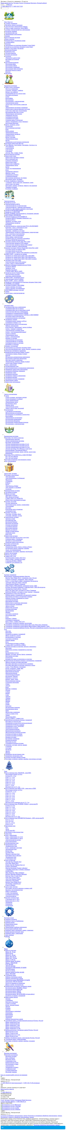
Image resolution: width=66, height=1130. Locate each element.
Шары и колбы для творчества (14, 984)
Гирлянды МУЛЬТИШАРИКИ (14, 210)
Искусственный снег (12, 159)
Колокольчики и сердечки (13, 637)
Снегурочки (9, 149)
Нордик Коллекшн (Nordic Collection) (16, 868)
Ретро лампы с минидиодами (14, 237)
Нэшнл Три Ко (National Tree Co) (15, 865)
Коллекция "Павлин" (12, 676)
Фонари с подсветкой (11, 346)
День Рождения (10, 476)
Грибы (7, 702)
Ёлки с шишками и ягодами (14, 847)
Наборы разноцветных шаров (14, 978)
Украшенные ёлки (11, 857)
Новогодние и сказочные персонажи (16, 603)
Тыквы (8, 61)
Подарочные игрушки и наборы (15, 643)
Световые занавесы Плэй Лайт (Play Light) (17, 241)
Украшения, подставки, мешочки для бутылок (19, 551)
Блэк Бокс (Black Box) (12, 863)
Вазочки (8, 72)
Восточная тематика (11, 528)
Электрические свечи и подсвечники (16, 324)
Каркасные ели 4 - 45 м (12, 901)
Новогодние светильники (12, 382)
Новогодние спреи (11, 162)
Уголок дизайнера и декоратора (14, 181)
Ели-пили (8, 706)
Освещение (9, 904)
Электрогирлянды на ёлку (13, 840)
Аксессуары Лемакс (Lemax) (14, 363)
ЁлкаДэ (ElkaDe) (10, 885)
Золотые (8, 999)
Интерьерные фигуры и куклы (15, 112)
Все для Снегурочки (12, 458)
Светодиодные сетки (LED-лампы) (16, 262)
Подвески (8, 749)
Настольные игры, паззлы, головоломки (17, 504)
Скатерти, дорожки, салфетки (14, 90)
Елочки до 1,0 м (10, 805)
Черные (8, 1006)
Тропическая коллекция (13, 674)
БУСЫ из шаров (10, 970)
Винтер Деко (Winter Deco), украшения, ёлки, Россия (21, 578)
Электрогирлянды (11, 896)
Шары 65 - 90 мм (10, 955)
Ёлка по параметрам (7, 1075)
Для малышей (10, 506)
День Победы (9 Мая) (12, 486)
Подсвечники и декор (12, 1064)
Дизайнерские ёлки (11, 846)
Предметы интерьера (12, 95)
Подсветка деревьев (11, 31)
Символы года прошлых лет (14, 562)
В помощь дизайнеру (12, 188)
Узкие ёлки (8, 833)
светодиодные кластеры (13, 274)
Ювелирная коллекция (12, 671)
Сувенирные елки (11, 858)
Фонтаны (8, 43)
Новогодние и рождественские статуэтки (18, 109)
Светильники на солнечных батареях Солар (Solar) (20, 45)
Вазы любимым (10, 1058)
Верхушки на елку (11, 741)
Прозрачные (9, 1016)
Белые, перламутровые (12, 1005)
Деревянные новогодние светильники (16, 369)
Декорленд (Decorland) (12, 880)
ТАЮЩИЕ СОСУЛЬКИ (12, 283)
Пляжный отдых (10, 51)
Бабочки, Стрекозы (11, 688)
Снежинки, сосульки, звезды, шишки (16, 745)
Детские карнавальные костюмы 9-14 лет (18, 447)
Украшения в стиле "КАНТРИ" (15, 726)
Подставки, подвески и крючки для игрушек (19, 623)
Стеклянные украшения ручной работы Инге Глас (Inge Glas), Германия (26, 624)
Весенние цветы (10, 1059)
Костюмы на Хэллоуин (12, 59)
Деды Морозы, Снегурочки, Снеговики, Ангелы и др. (21, 145)
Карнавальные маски (12, 709)
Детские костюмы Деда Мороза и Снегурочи (19, 448)
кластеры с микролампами (13, 276)
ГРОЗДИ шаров (10, 969)
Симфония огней (11, 1069)
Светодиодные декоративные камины (16, 26)
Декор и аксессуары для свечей (15, 408)
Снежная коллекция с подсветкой (15, 318)
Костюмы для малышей (12, 442)
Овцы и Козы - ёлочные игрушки (15, 559)
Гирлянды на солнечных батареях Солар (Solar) (19, 47)
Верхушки (9, 632)
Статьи (3, 1101)
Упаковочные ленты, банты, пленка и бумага (19, 547)
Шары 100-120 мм (11, 956)
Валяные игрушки (11, 737)
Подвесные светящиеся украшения (15, 350)
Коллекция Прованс (11, 50)
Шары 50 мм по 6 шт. (12, 1036)
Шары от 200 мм (10, 959)
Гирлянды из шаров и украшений (15, 634)
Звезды (8, 751)
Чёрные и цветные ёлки (13, 854)
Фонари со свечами (11, 338)
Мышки (8, 699)
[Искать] (9, 4)
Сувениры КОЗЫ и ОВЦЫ (14, 561)
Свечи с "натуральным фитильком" (16, 332)
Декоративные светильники (13, 34)
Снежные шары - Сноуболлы (14, 539)
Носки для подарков (11, 553)
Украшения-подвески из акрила (15, 724)
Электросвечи (10, 1065)
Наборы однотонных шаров (14, 977)
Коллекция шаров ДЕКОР (13, 991)
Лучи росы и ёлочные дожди (14, 229)
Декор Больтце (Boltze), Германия (15, 584)
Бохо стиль (9, 534)
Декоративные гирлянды (13, 134)
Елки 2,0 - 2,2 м (10, 782)
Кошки (8, 693)
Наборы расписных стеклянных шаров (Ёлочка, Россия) (21, 1030)
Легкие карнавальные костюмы (15, 441)
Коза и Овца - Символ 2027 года (15, 621)
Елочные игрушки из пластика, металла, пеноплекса (20, 646)
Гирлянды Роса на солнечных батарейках (18, 238)
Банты (7, 167)
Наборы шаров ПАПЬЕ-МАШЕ (15, 972)
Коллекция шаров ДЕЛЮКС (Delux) (16, 988)
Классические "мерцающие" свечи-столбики (19, 327)
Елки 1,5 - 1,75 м (10, 808)
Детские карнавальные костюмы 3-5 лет (17, 444)
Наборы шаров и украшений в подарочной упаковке (21, 595)
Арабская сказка (10, 533)
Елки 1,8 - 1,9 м (10, 780)
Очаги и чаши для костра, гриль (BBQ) (16, 28)
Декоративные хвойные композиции (16, 927)
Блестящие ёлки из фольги (13, 855)
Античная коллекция (12, 599)
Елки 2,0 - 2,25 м (10, 812)
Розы (7, 129)
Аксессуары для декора (12, 184)
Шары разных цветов (11, 997)
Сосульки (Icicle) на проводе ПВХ (16, 249)
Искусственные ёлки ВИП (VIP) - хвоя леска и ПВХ (20, 788)
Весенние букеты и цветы (13, 70)
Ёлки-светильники (11, 841)
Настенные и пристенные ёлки (14, 832)
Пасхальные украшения (13, 67)
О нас (2, 1100)
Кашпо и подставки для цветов (14, 48)
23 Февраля (9, 481)
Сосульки (8, 748)
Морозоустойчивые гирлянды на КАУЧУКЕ (18, 265)
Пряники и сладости (12, 678)
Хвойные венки (10, 922)
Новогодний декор (10, 156)
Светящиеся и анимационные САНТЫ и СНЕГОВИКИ (22, 315)
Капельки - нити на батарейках (15, 235)
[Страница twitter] (33, 1108)
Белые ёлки (9, 851)
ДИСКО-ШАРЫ (10, 966)
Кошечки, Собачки (11, 618)
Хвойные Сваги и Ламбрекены (14, 921)
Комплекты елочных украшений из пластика (19, 649)
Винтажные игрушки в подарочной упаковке (19, 596)
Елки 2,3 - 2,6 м (10, 783)
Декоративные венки (12, 139)
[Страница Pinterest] (33, 1109)
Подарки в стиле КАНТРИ (13, 540)
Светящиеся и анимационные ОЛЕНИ (17, 313)
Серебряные (9, 1000)
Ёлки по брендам (10, 860)
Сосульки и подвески (12, 614)
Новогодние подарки (11, 536)
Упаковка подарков (11, 187)
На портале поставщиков (20, 1075)
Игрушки (8, 508)
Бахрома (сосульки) (11, 269)
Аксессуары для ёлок (11, 886)
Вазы (7, 106)
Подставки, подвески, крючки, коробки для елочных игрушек (23, 759)
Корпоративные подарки (12, 490)
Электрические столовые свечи (15, 330)
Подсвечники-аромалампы (13, 419)
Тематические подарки (12, 517)
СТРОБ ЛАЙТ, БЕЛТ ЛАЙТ (14, 271)
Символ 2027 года (10, 556)
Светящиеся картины (12, 117)
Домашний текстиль (12, 115)
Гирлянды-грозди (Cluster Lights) (14, 273)
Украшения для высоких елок (14, 756)
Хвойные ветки (10, 135)
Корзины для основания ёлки (14, 890)
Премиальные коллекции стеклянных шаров (18, 986)
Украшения (9, 902)
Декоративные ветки (12, 132)
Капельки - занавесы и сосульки (15, 230)
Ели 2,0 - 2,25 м (10, 822)
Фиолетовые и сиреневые (13, 1011)
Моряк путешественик (12, 531)
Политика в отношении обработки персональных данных (45, 1115)
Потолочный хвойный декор (13, 928)
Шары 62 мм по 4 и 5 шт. (13, 1034)
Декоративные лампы (11, 380)
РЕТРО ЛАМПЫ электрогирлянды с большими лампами (22, 213)
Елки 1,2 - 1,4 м (10, 777)
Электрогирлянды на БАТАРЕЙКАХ (16, 216)
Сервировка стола (11, 1061)
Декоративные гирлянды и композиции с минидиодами (22, 232)
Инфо (23, 1100)
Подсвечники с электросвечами (15, 101)
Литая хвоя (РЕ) (10, 830)
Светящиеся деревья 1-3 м (13, 322)
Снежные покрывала (12, 160)
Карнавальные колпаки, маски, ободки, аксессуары (21, 452)
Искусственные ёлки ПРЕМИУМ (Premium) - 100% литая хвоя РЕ (24, 818)
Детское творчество (11, 503)
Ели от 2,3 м (9, 824)
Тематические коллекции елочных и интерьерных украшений (23, 660)
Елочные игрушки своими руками (15, 757)
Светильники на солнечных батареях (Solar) (18, 347)
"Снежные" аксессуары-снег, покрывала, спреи (19, 182)
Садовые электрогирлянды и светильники (17, 29)
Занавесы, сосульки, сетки (13, 221)
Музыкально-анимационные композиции (18, 357)
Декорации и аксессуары (13, 58)
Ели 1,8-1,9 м (9, 821)
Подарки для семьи (10, 512)
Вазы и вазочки (9, 39)
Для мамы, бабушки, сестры (14, 515)
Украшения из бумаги (12, 174)
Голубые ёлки (10, 852)
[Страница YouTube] (33, 1106)
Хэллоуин (8, 56)
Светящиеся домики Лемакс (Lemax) (16, 354)
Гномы (8, 704)
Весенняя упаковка (11, 1072)
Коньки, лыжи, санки (12, 679)
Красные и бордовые (12, 1002)
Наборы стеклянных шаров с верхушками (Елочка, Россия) (22, 1038)
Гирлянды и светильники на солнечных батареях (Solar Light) (23, 282)
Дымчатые (9, 1017)
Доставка (16, 3)
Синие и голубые (11, 1003)
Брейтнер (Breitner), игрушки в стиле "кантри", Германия (22, 592)
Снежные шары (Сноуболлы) (14, 120)
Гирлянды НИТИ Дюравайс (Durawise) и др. (19, 218)
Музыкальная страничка (13, 707)
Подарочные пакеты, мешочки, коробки (17, 548)
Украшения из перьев (12, 727)
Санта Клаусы (10, 148)
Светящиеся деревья (11, 319)
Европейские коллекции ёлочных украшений (18, 720)
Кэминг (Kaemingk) (11, 866)
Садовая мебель (9, 42)
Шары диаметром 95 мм (13, 1022)
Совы (7, 695)
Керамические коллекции (13, 731)
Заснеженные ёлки (11, 849)
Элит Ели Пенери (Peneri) (13, 879)
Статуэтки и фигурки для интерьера (16, 110)
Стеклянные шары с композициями (15, 1039)
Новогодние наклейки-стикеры (15, 157)
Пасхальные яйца (11, 64)
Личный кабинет (42, 3)
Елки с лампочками (11, 364)
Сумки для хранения (12, 893)
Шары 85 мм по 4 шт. (12, 1031)
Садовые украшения (11, 23)
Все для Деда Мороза (12, 456)
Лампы (7, 291)
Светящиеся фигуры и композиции (15, 307)
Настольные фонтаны (12, 123)
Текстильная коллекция (12, 729)
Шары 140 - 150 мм (11, 958)
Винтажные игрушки (12, 601)
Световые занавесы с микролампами (16, 246)
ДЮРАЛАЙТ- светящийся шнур (14, 277)
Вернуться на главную (7, 1089)
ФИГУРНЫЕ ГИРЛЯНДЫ (13, 215)
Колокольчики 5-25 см (12, 653)
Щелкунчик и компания (13, 712)
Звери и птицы (10, 606)
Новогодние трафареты (12, 163)
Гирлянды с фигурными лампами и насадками (19, 209)
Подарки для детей (10, 501)
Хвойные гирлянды (11, 919)
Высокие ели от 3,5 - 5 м (13, 787)
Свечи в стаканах (11, 333)
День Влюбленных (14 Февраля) (15, 478)
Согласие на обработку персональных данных (14, 1115)
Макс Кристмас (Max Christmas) (15, 872)
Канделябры (9, 98)
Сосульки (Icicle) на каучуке (14, 251)
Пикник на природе (11, 529)
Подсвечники (10, 99)
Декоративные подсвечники (14, 417)
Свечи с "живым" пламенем (14, 329)
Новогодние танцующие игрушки (16, 500)
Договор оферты (10, 1101)
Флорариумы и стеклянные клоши (15, 40)
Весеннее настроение (12, 523)
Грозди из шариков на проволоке (15, 983)
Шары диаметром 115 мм (13, 1028)
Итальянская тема (11, 520)
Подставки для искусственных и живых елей (19, 888)
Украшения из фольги (12, 171)
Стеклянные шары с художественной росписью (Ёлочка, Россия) (24, 1020)
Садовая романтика (11, 1070)
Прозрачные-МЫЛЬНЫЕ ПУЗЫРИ (16, 967)
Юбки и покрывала (11, 891)
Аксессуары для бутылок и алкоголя (16, 104)
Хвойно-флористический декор (14, 932)
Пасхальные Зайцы (11, 65)
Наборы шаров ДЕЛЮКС (13, 961)
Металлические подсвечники (14, 413)
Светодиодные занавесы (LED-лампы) (17, 243)
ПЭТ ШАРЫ (9, 964)
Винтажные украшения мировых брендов (17, 576)
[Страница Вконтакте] (33, 1105)
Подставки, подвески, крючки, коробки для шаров (20, 1041)
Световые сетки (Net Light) (13, 260)
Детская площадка (10, 53)
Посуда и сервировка (12, 89)
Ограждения (9, 905)
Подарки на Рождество (12, 543)
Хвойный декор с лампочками (14, 933)
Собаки (8, 692)
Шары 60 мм (9, 953)
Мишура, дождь (10, 173)
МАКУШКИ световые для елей (14, 290)
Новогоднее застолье (12, 607)
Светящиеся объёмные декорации (15, 371)
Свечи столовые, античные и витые (16, 397)
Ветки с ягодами (10, 137)
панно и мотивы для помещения (15, 288)
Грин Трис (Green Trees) (13, 877)
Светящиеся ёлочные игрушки (15, 743)
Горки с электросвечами (13, 336)
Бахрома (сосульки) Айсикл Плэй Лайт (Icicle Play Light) (21, 248)
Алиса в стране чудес (12, 713)
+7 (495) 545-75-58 (17, 6)
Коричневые (9, 1014)
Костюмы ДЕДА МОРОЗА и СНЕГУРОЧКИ (18, 455)
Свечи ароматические (12, 400)
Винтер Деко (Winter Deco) (13, 882)
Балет (7, 687)
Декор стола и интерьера (12, 87)
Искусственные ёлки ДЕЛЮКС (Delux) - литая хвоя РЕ (21, 804)
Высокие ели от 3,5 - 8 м (13, 816)
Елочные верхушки (11, 609)
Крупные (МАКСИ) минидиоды (15, 240)
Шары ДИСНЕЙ (10, 974)
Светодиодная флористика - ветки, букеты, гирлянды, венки (23, 349)
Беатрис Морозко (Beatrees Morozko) (16, 874)
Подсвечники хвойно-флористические (17, 422)
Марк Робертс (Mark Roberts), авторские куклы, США (21, 585)
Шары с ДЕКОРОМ (11, 963)
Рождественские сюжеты (13, 681)
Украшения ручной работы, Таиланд (16, 589)
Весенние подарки (11, 1056)
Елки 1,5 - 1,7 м (10, 779)
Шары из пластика (10, 950)
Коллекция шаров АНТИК (13, 992)
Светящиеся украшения (12, 620)
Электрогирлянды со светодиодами (16, 205)
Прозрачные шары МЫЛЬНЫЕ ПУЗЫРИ (18, 980)
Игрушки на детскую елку (13, 721)
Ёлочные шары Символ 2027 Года (16, 557)
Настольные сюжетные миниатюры (16, 358)
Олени (7, 684)
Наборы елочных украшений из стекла (17, 598)
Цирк (7, 710)
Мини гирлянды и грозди (13, 635)
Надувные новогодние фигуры (14, 143)
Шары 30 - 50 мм (10, 952)
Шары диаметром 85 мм (13, 1023)
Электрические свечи (12, 103)
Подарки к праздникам (12, 475)
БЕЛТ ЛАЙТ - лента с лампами (14, 280)
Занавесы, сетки (10, 268)
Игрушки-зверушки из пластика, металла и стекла (20, 665)
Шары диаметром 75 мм (13, 1025)
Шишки (8, 612)
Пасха (7, 484)
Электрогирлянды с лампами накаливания (18, 207)
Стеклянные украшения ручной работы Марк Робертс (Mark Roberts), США (27, 626)
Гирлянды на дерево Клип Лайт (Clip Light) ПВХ (20, 255)
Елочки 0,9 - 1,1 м (11, 791)
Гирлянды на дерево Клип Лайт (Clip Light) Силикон (21, 259)
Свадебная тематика (11, 526)
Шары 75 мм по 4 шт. (12, 1033)
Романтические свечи (12, 1062)
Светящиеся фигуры (11, 33)
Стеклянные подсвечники (13, 411)
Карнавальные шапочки (13, 439)
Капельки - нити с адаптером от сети (16, 227)
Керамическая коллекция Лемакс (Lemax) (17, 352)
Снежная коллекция (11, 176)
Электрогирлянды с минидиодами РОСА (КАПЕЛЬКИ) (21, 226)
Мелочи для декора (10, 554)
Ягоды (7, 140)
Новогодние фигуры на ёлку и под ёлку (17, 537)
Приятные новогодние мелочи (15, 542)
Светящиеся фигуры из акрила (15, 308)
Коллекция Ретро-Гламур (13, 670)
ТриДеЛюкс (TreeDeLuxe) (13, 883)
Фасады (8, 355)
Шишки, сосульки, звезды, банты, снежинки (19, 654)
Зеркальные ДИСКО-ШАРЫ (14, 981)
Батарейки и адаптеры (12, 344)
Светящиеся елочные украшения (14, 379)
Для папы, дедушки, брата (13, 514)
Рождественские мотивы (12, 154)
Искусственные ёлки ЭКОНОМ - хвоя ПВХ (18, 773)
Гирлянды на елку (10, 202)
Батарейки (9, 224)
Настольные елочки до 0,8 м (14, 774)
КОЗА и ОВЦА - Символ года (14, 718)
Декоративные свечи (12, 335)
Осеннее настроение (11, 54)
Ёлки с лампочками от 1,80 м (14, 838)
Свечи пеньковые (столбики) (14, 399)
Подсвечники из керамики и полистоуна (17, 414)
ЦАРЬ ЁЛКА (9, 871)
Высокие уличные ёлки (12, 897)
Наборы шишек (10, 640)
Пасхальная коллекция (11, 62)
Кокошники (9, 453)
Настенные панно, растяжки (14, 179)
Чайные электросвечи (12, 325)
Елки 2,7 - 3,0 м (10, 815)
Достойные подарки (11, 492)
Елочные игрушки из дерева (14, 734)
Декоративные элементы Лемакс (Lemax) (18, 361)
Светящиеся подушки (12, 118)
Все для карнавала (10, 461)
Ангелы (8, 685)
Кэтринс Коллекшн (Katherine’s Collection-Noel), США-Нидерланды (25, 587)
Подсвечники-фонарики (13, 420)
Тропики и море (10, 518)
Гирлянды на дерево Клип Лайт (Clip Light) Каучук (21, 257)
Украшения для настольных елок (14, 754)
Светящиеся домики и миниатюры (15, 375)
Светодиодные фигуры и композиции (17, 311)
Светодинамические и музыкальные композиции (19, 368)
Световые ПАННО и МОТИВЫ (14, 285)
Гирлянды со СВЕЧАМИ (12, 212)
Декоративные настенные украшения (17, 107)
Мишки (8, 701)
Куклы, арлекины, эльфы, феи (14, 668)
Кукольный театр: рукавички (14, 509)
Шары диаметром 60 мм (13, 1027)
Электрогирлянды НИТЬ (12, 204)
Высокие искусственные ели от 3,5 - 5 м (17, 802)
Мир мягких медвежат (12, 497)
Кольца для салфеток (12, 92)
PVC (7, 827)
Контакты (34, 3)
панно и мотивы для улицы (14, 287)
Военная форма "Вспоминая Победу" (17, 450)
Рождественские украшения (14, 604)
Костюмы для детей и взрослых (14, 437)
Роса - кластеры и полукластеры (15, 234)
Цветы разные (10, 131)
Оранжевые (9, 1013)
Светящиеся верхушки (12, 894)
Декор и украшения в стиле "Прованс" (17, 121)
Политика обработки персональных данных (47, 1125)
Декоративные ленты (12, 165)
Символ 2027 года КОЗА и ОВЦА (16, 645)
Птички (8, 690)
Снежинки (9, 746)
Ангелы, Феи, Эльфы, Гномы (14, 153)
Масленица (8, 73)
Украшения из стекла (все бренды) (15, 593)
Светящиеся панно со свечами (14, 343)
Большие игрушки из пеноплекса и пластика (19, 659)
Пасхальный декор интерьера (14, 68)
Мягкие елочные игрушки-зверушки (16, 662)
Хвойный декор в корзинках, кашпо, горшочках (19, 930)
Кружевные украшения (12, 738)
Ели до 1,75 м (10, 819)
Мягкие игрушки (10, 494)
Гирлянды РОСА (10, 220)
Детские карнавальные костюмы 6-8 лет (17, 445)
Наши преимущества (7, 3)
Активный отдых (11, 511)
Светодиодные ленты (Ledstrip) (14, 279)
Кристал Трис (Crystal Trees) (14, 876)
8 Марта (8, 483)
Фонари (7, 36)
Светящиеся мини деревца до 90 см (16, 321)
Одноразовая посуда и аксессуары (16, 93)
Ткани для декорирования (13, 168)
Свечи (7, 96)
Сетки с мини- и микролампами (15, 263)
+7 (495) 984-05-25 (6, 6)
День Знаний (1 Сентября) (13, 487)
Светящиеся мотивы (11, 377)
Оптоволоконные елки (11, 366)
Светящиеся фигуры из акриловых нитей (18, 310)
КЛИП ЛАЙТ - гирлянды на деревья (16, 254)
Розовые (8, 1008)
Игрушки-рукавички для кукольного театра (18, 459)
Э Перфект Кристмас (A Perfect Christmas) (18, 869)
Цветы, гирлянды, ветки (12, 124)
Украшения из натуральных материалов (17, 142)
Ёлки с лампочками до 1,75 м (14, 837)
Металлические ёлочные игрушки (16, 732)
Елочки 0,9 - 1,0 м (11, 776)
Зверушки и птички (11, 495)
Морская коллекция (11, 673)
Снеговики (9, 151)
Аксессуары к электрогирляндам (14, 293)
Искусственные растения (12, 37)
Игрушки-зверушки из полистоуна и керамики (19, 663)
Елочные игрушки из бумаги (14, 735)
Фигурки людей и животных (14, 360)
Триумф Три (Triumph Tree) (13, 862)
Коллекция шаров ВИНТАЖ (14, 989)
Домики (8, 698)
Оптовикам (27, 3)
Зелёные (8, 1009)
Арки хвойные (9, 935)
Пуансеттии (9, 126)
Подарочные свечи (11, 403)
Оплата (21, 3)
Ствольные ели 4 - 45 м (12, 899)
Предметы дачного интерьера (13, 25)
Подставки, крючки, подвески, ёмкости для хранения (21, 185)
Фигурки (8, 631)
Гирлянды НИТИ (11, 266)
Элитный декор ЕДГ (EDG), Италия (16, 582)
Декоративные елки (11, 844)
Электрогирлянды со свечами (14, 341)
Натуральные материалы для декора (16, 178)
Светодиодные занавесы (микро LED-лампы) (19, 244)
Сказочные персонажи (12, 682)
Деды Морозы (10, 146)
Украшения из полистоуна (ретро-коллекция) (19, 723)
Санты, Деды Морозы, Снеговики (16, 667)
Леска (7, 829)
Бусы (7, 170)
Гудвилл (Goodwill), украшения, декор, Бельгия (19, 579)
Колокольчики (10, 610)
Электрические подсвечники (14, 340)
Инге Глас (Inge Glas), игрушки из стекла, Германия (21, 590)
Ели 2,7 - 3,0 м (10, 785)
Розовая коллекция (11, 740)
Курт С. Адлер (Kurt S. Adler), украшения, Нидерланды (22, 581)
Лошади (8, 696)
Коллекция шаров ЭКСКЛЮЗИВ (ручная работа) (20, 994)
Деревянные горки (10, 372)
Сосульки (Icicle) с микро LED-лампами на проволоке (21, 252)
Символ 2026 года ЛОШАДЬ (14, 498)
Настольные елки (10, 826)
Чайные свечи (10, 405)
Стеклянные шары (10, 975)
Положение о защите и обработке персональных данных (17, 1117)
